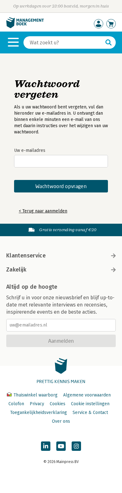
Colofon (16, 403)
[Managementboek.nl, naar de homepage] (25, 26)
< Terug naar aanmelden (43, 211)
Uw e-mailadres (29, 150)
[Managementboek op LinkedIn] (45, 446)
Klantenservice (26, 255)
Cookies (57, 403)
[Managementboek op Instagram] (76, 446)
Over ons (61, 421)
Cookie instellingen (90, 403)
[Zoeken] (108, 42)
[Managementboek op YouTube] (61, 446)
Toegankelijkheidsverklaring (38, 412)
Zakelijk (16, 269)
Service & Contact (90, 412)
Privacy (37, 403)
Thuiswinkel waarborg (35, 395)
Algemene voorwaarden (87, 395)
